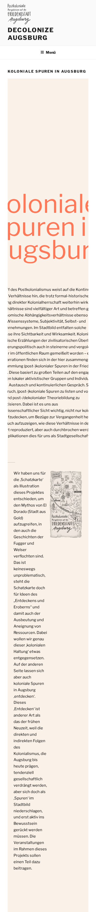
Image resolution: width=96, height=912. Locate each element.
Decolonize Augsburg (31, 33)
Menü (51, 52)
